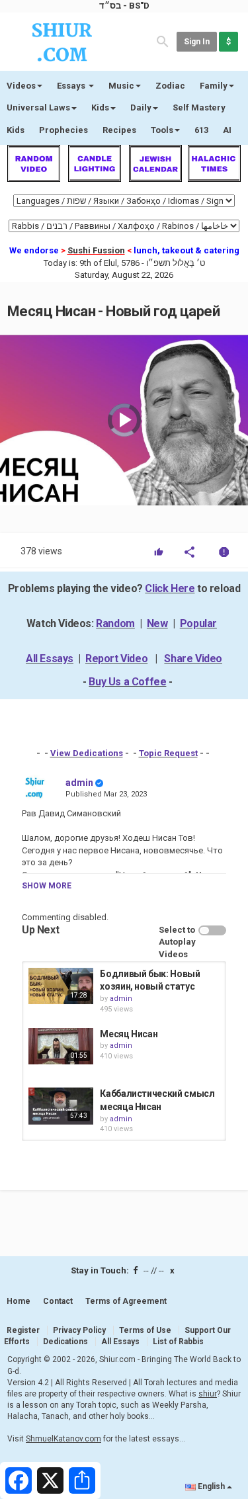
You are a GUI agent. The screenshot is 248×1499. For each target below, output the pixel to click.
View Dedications (86, 753)
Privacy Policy (79, 1330)
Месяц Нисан (128, 1034)
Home (18, 1301)
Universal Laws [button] (38, 107)
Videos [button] (21, 86)
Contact (58, 1301)
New (157, 623)
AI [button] (227, 130)
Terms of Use (145, 1330)
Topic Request (168, 753)
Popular (198, 623)
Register (23, 1330)
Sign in (197, 41)
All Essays (49, 658)
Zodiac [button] (170, 86)
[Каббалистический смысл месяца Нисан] (60, 1106)
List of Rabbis (178, 1341)
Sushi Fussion (96, 250)
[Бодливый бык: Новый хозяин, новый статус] (60, 986)
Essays (72, 86)
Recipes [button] (119, 130)
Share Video (193, 658)
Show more (46, 885)
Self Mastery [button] (199, 107)
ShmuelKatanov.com (63, 1438)
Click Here (169, 588)
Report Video (116, 658)
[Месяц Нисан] (60, 1046)
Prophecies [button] (63, 130)
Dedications (65, 1341)
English (211, 1486)
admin (79, 782)
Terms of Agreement (126, 1301)
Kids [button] (100, 107)
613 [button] (201, 130)
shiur (207, 1393)
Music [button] (121, 86)
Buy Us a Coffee (127, 681)
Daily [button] (140, 107)
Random (115, 623)
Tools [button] (162, 130)
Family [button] (213, 86)
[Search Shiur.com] (163, 40)
